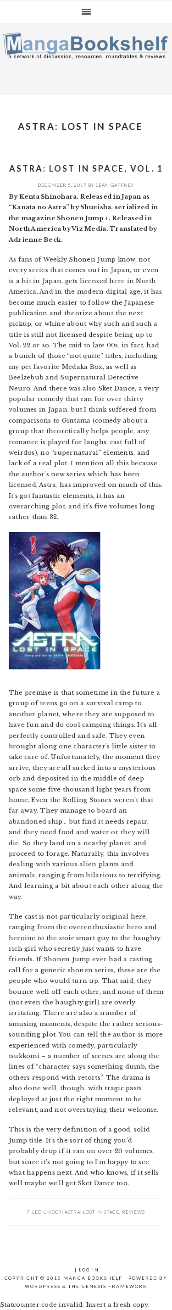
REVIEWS (133, 1212)
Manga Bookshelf (86, 57)
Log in (89, 1269)
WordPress (43, 1286)
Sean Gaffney (115, 185)
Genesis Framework (114, 1286)
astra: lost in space (92, 1212)
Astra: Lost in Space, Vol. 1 (86, 168)
